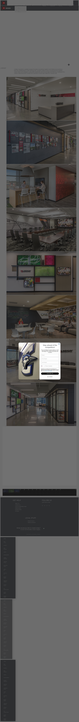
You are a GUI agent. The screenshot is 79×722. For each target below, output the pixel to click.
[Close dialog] (59, 344)
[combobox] (43, 366)
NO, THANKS (50, 376)
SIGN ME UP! (50, 373)
